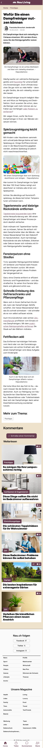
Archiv (5, 681)
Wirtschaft (26, 665)
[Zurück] (1, 2)
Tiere (5, 706)
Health (5, 694)
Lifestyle (6, 677)
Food (24, 702)
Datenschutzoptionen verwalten (12, 731)
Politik (25, 658)
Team (25, 721)
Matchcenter (27, 661)
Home (5, 8)
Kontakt (25, 724)
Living (25, 694)
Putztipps (14, 8)
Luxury (25, 698)
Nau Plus (26, 669)
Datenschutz (7, 728)
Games (5, 673)
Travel (25, 706)
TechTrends (27, 710)
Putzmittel (17, 82)
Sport (5, 661)
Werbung (6, 721)
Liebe (5, 698)
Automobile (7, 710)
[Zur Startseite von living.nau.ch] (21, 2)
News (5, 658)
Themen (26, 677)
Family (5, 702)
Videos (5, 669)
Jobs (5, 724)
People (5, 665)
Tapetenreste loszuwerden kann (17, 214)
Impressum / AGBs (29, 728)
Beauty (5, 714)
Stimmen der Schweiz (30, 673)
